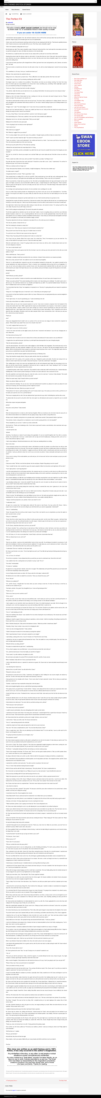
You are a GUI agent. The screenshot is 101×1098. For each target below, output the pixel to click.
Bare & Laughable (78, 119)
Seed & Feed (77, 83)
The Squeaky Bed (78, 115)
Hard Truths (77, 95)
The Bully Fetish (63, 1080)
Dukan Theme (13, 1096)
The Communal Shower (80, 104)
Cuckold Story (15, 13)
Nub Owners (77, 102)
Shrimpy (76, 87)
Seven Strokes (77, 122)
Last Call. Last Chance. (79, 107)
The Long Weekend (79, 127)
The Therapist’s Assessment (81, 109)
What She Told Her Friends (80, 97)
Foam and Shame (78, 105)
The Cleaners (77, 112)
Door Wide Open (78, 80)
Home (7, 9)
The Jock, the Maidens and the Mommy (83, 117)
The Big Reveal (78, 88)
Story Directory (15, 9)
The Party (76, 98)
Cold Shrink (77, 93)
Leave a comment (27, 13)
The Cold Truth (77, 82)
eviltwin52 (10, 22)
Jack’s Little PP (78, 85)
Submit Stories (26, 9)
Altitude (76, 125)
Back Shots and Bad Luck (80, 78)
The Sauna (76, 90)
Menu (2, 6)
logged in (14, 1090)
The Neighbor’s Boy (79, 100)
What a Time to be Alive (80, 124)
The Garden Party (78, 92)
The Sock (76, 120)
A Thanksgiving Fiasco (11, 1080)
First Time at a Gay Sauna (80, 114)
